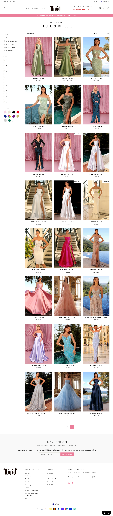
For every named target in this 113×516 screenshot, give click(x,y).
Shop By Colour (9, 47)
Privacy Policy (51, 482)
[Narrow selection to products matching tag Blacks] (14, 112)
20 (6, 96)
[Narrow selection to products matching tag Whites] (14, 120)
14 (6, 88)
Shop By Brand (9, 50)
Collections (58, 22)
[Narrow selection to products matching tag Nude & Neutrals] (9, 112)
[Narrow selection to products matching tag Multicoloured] (9, 116)
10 (6, 82)
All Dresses (7, 38)
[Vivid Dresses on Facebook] (73, 483)
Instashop (87, 6)
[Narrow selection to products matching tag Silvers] (5, 120)
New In (26, 8)
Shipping (28, 485)
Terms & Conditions (31, 490)
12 (6, 85)
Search (27, 473)
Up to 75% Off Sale (81, 10)
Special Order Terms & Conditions (32, 494)
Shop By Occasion (10, 41)
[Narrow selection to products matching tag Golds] (18, 116)
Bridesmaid (76, 6)
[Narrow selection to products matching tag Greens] (9, 120)
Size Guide (28, 482)
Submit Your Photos (53, 479)
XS (6, 60)
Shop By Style (9, 44)
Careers (49, 476)
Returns (27, 487)
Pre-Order (28, 479)
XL (6, 71)
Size (5, 56)
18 (6, 94)
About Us (50, 473)
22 (6, 99)
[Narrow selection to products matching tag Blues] (5, 116)
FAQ (14, 1)
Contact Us (7, 1)
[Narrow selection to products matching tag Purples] (14, 116)
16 (6, 91)
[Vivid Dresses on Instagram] (69, 483)
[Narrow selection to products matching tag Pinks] (5, 112)
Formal (43, 8)
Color (6, 108)
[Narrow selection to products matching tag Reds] (18, 112)
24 (6, 102)
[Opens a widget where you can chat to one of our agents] (106, 513)
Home (52, 22)
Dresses (34, 8)
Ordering (28, 476)
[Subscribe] (93, 477)
